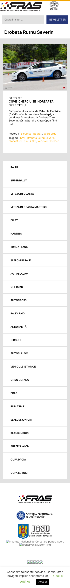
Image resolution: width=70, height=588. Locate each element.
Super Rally (18, 180)
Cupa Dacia (18, 459)
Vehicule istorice (23, 366)
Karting (16, 233)
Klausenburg (20, 433)
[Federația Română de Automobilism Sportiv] (21, 7)
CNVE (21, 137)
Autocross (18, 300)
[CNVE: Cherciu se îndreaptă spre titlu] (35, 89)
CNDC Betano (19, 379)
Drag (14, 393)
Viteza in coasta (22, 193)
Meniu (64, 6)
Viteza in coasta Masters (28, 207)
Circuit (15, 340)
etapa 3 (13, 141)
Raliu (14, 167)
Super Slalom (20, 446)
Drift (14, 220)
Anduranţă (18, 326)
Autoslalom (19, 273)
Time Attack (19, 246)
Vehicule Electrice (48, 141)
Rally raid (17, 313)
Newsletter (57, 19)
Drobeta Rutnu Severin (41, 137)
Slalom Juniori (21, 419)
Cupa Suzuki (19, 472)
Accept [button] (42, 581)
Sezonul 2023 (27, 141)
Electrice (26, 133)
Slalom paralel (21, 260)
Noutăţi (37, 133)
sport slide (50, 133)
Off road (16, 286)
